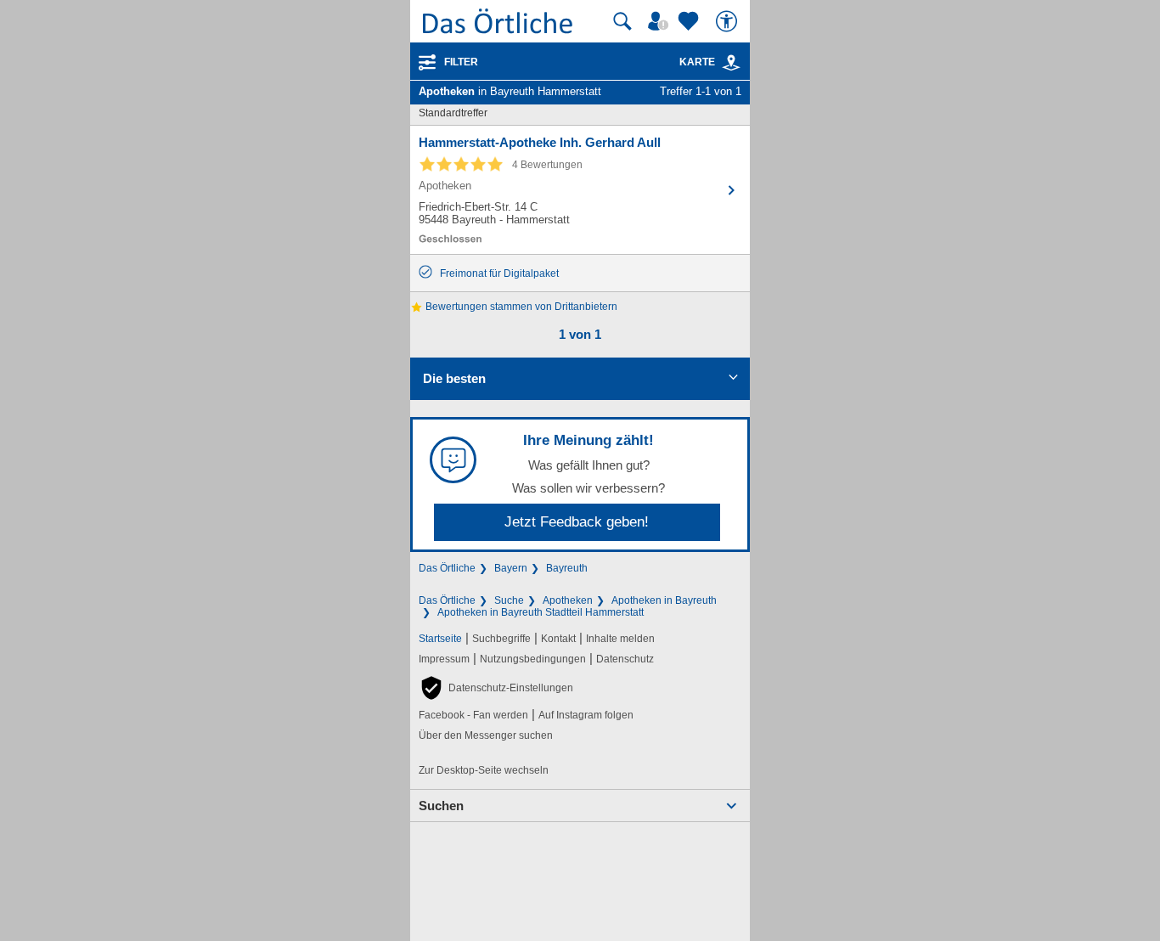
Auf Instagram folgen (585, 715)
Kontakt (558, 639)
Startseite (440, 639)
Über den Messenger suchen (486, 735)
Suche (509, 600)
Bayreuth (567, 568)
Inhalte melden (620, 639)
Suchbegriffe (501, 639)
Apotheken (568, 600)
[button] (496, 688)
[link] (731, 63)
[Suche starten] (622, 21)
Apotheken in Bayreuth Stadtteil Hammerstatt (540, 612)
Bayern (510, 568)
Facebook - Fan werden (473, 715)
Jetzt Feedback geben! (576, 522)
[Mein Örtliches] (660, 21)
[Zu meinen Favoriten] (690, 21)
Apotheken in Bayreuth (664, 600)
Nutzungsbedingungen (533, 659)
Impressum (444, 659)
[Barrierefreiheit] (728, 21)
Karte (697, 62)
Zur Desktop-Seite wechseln (484, 770)
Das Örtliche (447, 568)
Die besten (454, 378)
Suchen (441, 805)
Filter (461, 62)
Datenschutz (625, 659)
